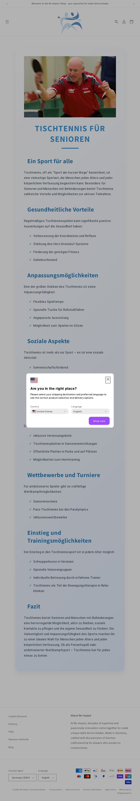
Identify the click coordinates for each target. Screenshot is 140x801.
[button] (108, 380)
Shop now (99, 420)
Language (76, 406)
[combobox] (42, 411)
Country (34, 406)
